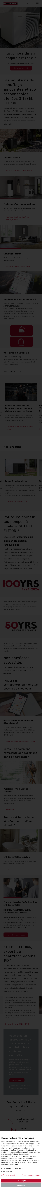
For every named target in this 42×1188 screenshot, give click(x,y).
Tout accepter (21, 1181)
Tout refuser (21, 1185)
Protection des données (31, 1175)
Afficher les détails (8, 1175)
